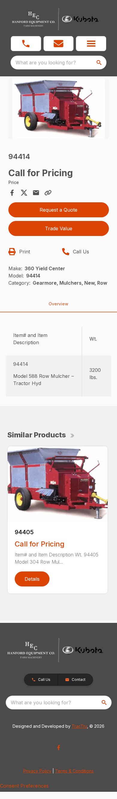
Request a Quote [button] (58, 210)
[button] (26, 43)
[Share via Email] (36, 192)
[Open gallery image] (58, 109)
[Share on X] (24, 192)
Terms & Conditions (74, 770)
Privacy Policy (37, 770)
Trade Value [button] (58, 228)
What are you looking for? (46, 63)
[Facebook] (59, 747)
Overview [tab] (58, 303)
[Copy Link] (48, 192)
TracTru (79, 726)
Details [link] (32, 579)
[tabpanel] (58, 110)
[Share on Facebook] (12, 192)
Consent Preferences (24, 786)
